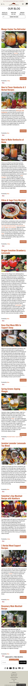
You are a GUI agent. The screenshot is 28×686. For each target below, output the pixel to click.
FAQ (14, 680)
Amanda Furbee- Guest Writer (14, 436)
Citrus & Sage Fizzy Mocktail (13, 200)
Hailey (8, 80)
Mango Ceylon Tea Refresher (13, 29)
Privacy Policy (14, 679)
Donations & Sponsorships (14, 682)
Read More (23, 78)
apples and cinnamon (10, 227)
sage (2, 233)
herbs (12, 418)
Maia (8, 133)
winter (10, 573)
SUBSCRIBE (23, 662)
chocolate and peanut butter (8, 225)
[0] (26, 4)
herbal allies (18, 305)
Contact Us (14, 672)
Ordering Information (14, 677)
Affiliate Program (14, 675)
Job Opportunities (14, 674)
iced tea (16, 53)
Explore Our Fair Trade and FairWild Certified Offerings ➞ (14, 1)
